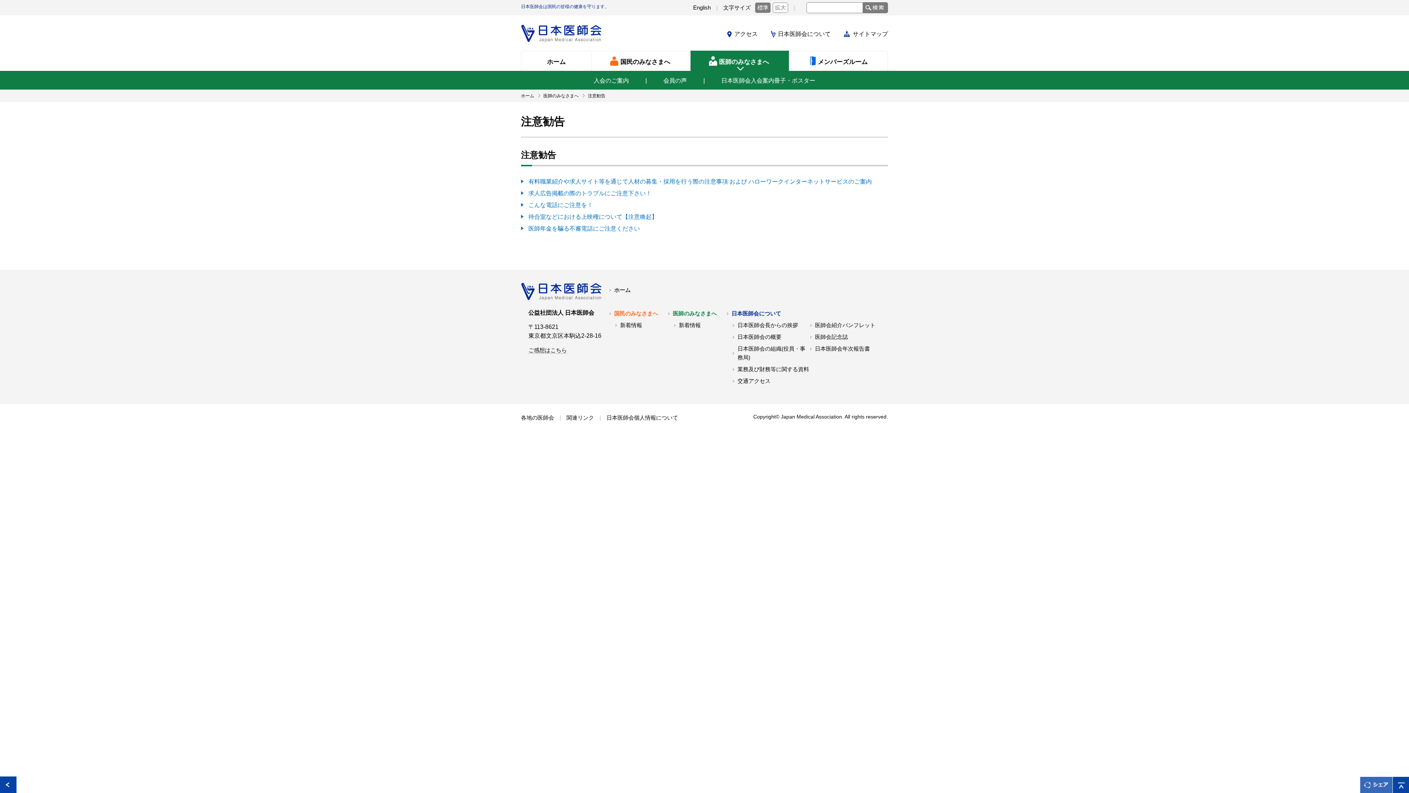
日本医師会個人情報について (642, 418)
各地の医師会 (537, 418)
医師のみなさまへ (695, 313)
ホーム (622, 290)
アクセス (746, 34)
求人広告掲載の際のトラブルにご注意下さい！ (590, 193)
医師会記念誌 (831, 337)
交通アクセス (754, 381)
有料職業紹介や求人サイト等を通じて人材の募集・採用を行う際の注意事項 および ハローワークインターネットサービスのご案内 (700, 181)
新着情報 (631, 325)
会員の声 (675, 80)
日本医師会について (804, 34)
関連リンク (580, 418)
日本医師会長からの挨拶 (768, 325)
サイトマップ (870, 34)
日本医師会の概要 (760, 337)
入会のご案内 (611, 80)
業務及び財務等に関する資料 (773, 369)
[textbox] (835, 7)
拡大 (780, 8)
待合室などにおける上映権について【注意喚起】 (593, 217)
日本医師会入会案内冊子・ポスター (768, 80)
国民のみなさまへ (636, 313)
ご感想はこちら (547, 350)
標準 (762, 8)
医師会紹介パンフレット (845, 325)
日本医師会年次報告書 (842, 349)
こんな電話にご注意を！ (560, 205)
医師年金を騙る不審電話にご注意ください (584, 228)
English (702, 8)
